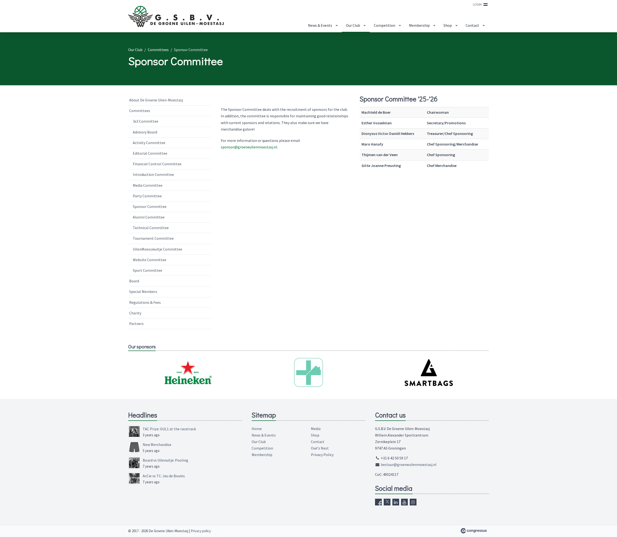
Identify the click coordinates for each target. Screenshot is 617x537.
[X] (387, 502)
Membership (419, 25)
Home (257, 428)
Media (316, 428)
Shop (447, 25)
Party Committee (147, 195)
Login (477, 4)
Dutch (485, 4)
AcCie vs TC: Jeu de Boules (164, 475)
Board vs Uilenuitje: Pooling (165, 460)
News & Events (320, 25)
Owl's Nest (320, 448)
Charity (135, 313)
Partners (136, 323)
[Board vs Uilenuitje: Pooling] (134, 463)
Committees (158, 49)
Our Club (353, 25)
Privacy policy (201, 531)
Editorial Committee (150, 153)
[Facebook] (378, 502)
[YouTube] (404, 502)
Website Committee (149, 259)
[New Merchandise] (134, 447)
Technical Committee (151, 227)
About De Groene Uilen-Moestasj (156, 100)
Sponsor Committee (150, 206)
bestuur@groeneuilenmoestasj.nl (408, 464)
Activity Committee (149, 142)
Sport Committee (147, 270)
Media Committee (147, 185)
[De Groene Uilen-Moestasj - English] (176, 16)
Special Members (143, 291)
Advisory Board (145, 132)
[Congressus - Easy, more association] (474, 530)
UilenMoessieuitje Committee (157, 249)
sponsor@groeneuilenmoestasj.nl (249, 147)
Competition (384, 25)
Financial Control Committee (157, 163)
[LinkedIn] (395, 502)
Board (134, 280)
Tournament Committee (153, 238)
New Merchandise (157, 444)
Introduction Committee (153, 174)
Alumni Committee (149, 217)
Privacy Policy (322, 454)
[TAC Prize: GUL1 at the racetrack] (134, 431)
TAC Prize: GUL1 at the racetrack (169, 428)
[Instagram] (413, 502)
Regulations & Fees (145, 302)
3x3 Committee (145, 121)
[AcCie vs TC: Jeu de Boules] (134, 478)
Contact (472, 25)
